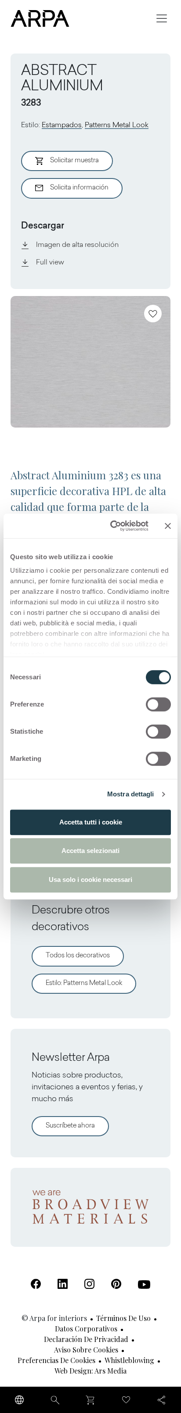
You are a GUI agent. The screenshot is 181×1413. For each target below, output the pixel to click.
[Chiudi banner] (168, 526)
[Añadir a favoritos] (152, 313)
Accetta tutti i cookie (90, 822)
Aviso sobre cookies (86, 1349)
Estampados (62, 125)
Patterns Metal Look (116, 125)
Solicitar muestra (74, 160)
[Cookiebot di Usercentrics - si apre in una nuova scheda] (112, 526)
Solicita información (79, 188)
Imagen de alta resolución (77, 245)
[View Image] (90, 362)
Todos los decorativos (78, 956)
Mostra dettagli (130, 794)
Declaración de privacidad (86, 1339)
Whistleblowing (129, 1360)
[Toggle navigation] (161, 18)
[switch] (158, 704)
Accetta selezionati (90, 850)
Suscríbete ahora (70, 1126)
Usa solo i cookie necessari (90, 879)
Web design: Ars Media (90, 1370)
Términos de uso (123, 1318)
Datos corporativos (86, 1328)
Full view (50, 262)
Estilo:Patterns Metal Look (84, 983)
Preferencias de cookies (56, 1360)
